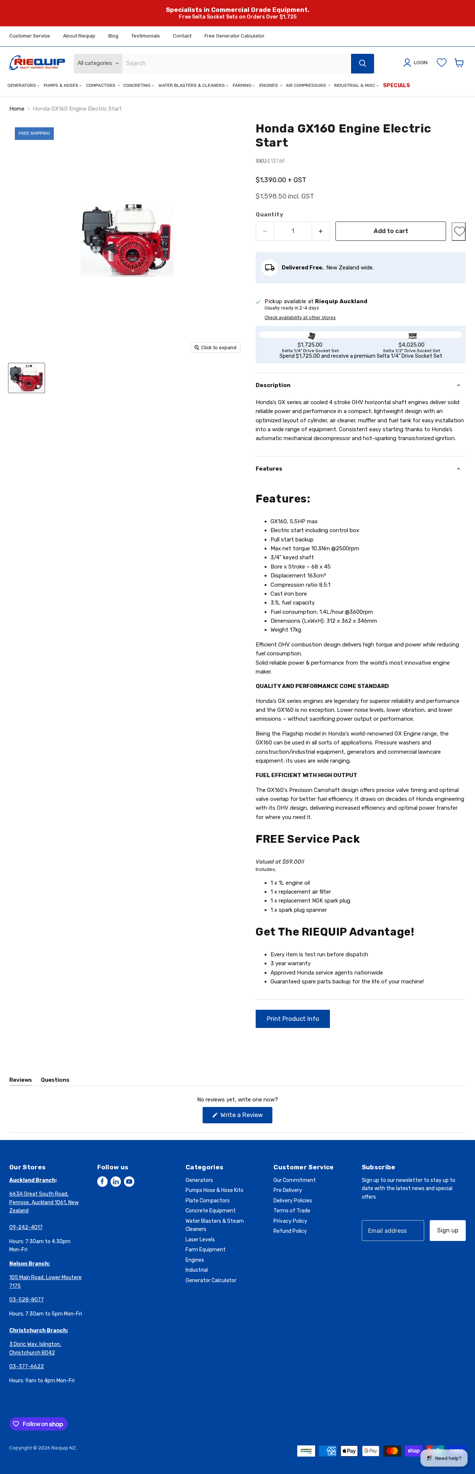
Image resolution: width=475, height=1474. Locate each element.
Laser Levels (200, 1239)
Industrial (197, 1270)
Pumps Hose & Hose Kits (214, 1190)
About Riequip (79, 36)
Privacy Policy (290, 1221)
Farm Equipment (206, 1250)
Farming (243, 85)
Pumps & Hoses (61, 85)
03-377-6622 (26, 1366)
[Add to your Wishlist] (459, 231)
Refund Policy (290, 1231)
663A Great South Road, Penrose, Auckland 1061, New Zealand (44, 1202)
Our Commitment (294, 1180)
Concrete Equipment (211, 1211)
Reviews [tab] (20, 1081)
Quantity (269, 215)
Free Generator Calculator (234, 36)
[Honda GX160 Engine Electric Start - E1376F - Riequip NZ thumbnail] (27, 378)
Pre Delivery (287, 1190)
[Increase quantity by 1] (321, 231)
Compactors (101, 85)
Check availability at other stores (300, 317)
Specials (396, 85)
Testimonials (145, 36)
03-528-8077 (26, 1300)
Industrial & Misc (355, 85)
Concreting (137, 85)
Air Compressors (306, 85)
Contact (182, 36)
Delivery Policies (292, 1201)
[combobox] (236, 63)
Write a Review (245, 1117)
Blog (113, 36)
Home (16, 109)
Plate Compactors (208, 1201)
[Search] (362, 63)
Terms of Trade (291, 1211)
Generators (22, 85)
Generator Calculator (211, 1280)
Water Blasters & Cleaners (192, 85)
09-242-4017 (26, 1227)
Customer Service (29, 36)
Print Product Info (293, 1018)
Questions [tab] (55, 1081)
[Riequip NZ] (37, 62)
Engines (269, 85)
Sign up (447, 1230)
